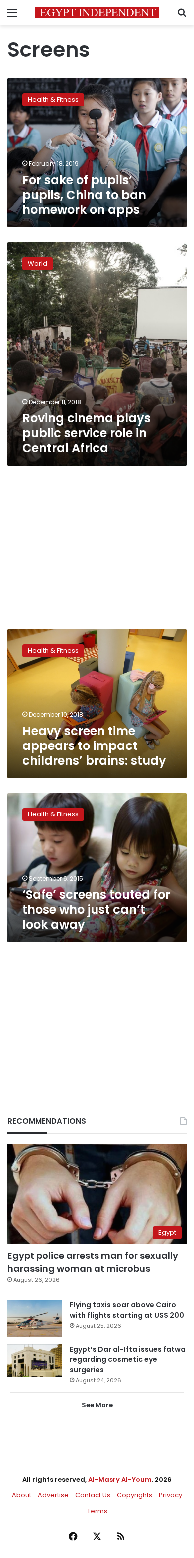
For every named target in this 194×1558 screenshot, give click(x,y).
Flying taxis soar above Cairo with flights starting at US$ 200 (127, 1310)
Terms (97, 1511)
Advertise (53, 1495)
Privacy (170, 1495)
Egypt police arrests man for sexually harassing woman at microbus (92, 1261)
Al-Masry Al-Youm (120, 1479)
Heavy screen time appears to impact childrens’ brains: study (94, 746)
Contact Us (92, 1495)
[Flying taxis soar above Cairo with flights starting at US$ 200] (34, 1318)
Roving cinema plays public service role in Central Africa (86, 433)
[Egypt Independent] (97, 12)
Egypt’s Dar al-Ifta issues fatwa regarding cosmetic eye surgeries (128, 1359)
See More (97, 1405)
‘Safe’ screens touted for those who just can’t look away (96, 909)
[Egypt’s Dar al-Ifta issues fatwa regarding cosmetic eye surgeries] (34, 1360)
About (21, 1495)
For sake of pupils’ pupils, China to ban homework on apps (84, 195)
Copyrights (134, 1495)
